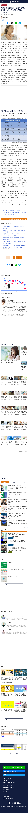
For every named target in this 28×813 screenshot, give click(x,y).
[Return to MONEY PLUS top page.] (14, 1)
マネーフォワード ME (8, 798)
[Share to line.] (16, 23)
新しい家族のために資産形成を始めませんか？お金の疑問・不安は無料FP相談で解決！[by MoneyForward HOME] (15, 212)
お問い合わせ (6, 789)
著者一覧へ (14, 638)
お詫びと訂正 (6, 796)
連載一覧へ (14, 719)
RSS (4, 794)
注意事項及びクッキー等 (8, 787)
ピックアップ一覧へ (14, 555)
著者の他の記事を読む (14, 319)
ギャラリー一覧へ (14, 753)
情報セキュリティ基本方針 (9, 782)
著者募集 (5, 792)
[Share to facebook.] (8, 23)
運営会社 (5, 780)
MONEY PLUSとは (7, 778)
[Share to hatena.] (19, 23)
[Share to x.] (12, 23)
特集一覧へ (14, 584)
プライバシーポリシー (8, 785)
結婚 (2, 20)
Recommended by (21, 451)
